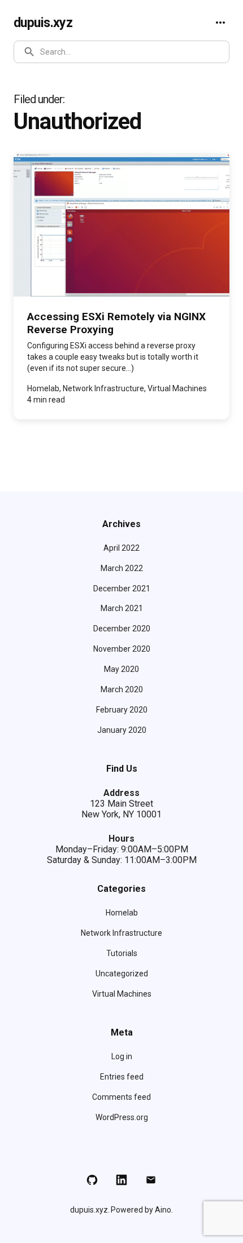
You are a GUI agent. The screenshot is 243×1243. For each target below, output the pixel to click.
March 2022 (122, 568)
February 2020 (121, 709)
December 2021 (121, 588)
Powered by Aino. (142, 1209)
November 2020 (121, 648)
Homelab (122, 912)
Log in (121, 1056)
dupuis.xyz (43, 22)
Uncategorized (122, 973)
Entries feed (122, 1076)
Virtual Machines (121, 993)
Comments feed (121, 1097)
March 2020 (122, 689)
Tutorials (121, 953)
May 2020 (121, 669)
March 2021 (122, 608)
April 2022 (121, 547)
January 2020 (121, 730)
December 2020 (121, 628)
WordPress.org (122, 1117)
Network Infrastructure (121, 932)
